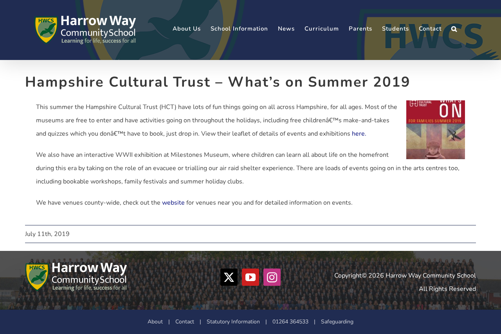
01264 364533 (290, 321)
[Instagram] (272, 277)
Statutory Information (233, 321)
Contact (184, 321)
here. (359, 133)
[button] (454, 29)
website (173, 202)
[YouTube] (250, 277)
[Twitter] (229, 277)
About (155, 321)
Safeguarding (337, 321)
